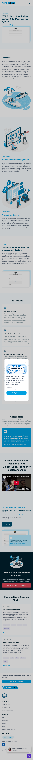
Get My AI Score (16, 393)
